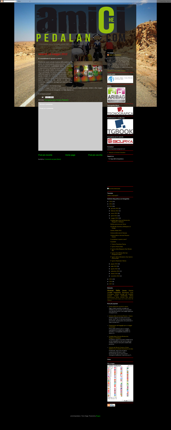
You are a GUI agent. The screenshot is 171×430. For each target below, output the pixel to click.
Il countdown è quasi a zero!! (118, 239)
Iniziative (130, 294)
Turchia (116, 295)
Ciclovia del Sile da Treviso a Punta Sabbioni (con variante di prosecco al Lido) (121, 348)
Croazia (109, 295)
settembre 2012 (115, 271)
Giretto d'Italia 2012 (115, 230)
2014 (110, 281)
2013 (110, 279)
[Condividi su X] (49, 97)
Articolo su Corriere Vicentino (117, 152)
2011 (110, 204)
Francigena (48, 100)
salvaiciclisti (124, 295)
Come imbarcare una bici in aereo (118, 306)
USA (126, 297)
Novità (117, 297)
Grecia (131, 290)
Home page (70, 155)
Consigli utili (123, 294)
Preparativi (65, 100)
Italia (53, 100)
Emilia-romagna (117, 298)
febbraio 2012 (115, 211)
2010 (110, 201)
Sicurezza (125, 292)
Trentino (126, 298)
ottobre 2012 (114, 273)
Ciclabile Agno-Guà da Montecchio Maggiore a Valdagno (120, 221)
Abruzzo (131, 297)
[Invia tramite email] (46, 97)
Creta (131, 292)
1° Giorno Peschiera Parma (118, 244)
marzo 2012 (114, 213)
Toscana (122, 297)
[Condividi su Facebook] (51, 97)
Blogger (98, 416)
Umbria (129, 298)
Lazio (122, 298)
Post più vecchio (95, 155)
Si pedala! (113, 241)
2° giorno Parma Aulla (116, 246)
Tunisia (117, 294)
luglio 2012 (114, 266)
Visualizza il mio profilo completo (116, 70)
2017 (110, 284)
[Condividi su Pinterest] (53, 97)
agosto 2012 (114, 268)
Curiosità (112, 298)
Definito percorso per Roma (118, 224)
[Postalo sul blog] (48, 97)
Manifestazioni (111, 297)
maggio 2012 (115, 218)
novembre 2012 (115, 276)
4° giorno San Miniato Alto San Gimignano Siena (119, 253)
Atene (108, 298)
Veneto (124, 290)
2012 (110, 206)
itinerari (58, 100)
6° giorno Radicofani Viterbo (118, 261)
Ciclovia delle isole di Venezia (118, 233)
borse (70, 70)
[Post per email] (42, 97)
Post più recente (45, 155)
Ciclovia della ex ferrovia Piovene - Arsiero (121, 316)
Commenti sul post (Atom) (53, 159)
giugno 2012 (114, 264)
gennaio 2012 (115, 208)
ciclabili (109, 292)
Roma (131, 295)
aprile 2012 (114, 215)
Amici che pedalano (115, 55)
